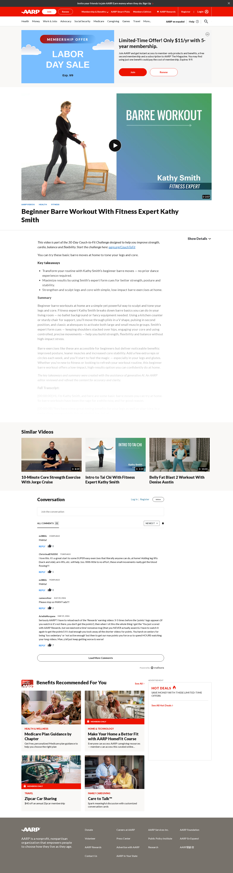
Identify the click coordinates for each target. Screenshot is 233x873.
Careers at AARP (125, 829)
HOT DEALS (161, 688)
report (156, 546)
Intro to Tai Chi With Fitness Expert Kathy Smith (110, 479)
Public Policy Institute (160, 838)
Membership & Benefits (94, 11)
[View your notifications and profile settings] (162, 523)
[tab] (48, 523)
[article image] (194, 21)
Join (132, 72)
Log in (134, 499)
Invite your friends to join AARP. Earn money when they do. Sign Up (114, 3)
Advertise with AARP (127, 847)
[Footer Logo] (46, 829)
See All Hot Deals (162, 705)
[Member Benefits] (28, 683)
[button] (206, 21)
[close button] (207, 34)
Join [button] (49, 11)
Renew (164, 72)
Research (153, 847)
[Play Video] (115, 145)
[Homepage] (30, 11)
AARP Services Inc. (158, 829)
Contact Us (91, 855)
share (145, 546)
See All (139, 683)
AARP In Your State (126, 855)
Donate (89, 829)
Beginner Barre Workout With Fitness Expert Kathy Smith (100, 215)
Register (185, 11)
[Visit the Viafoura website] (157, 667)
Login (200, 11)
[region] (100, 584)
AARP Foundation (189, 829)
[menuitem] (25, 23)
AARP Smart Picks (120, 11)
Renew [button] (65, 11)
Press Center (123, 838)
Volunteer (90, 838)
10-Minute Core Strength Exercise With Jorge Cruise (51, 479)
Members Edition (142, 11)
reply (42, 546)
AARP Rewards (93, 847)
